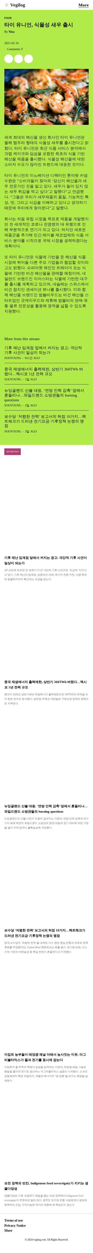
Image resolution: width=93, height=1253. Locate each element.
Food (8, 18)
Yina (11, 31)
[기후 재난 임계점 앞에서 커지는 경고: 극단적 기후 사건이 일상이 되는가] (46, 507)
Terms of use (13, 1220)
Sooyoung (12, 358)
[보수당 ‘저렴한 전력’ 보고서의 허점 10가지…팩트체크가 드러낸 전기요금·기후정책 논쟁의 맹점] (46, 879)
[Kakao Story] (18, 58)
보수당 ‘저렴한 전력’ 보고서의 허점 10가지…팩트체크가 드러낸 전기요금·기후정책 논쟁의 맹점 (45, 421)
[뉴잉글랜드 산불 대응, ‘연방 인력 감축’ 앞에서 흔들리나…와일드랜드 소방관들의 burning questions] (46, 755)
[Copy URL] (28, 58)
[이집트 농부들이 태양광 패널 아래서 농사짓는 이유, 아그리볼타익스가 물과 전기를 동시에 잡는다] (46, 1003)
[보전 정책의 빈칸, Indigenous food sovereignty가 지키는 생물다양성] (46, 1132)
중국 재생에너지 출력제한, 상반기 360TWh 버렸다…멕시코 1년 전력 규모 (43, 371)
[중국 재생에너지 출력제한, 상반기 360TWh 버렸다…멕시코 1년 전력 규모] (46, 631)
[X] (8, 58)
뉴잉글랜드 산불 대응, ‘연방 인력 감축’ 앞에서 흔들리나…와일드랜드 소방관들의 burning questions (44, 395)
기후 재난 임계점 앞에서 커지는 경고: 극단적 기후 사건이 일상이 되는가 (43, 350)
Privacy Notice (15, 1225)
